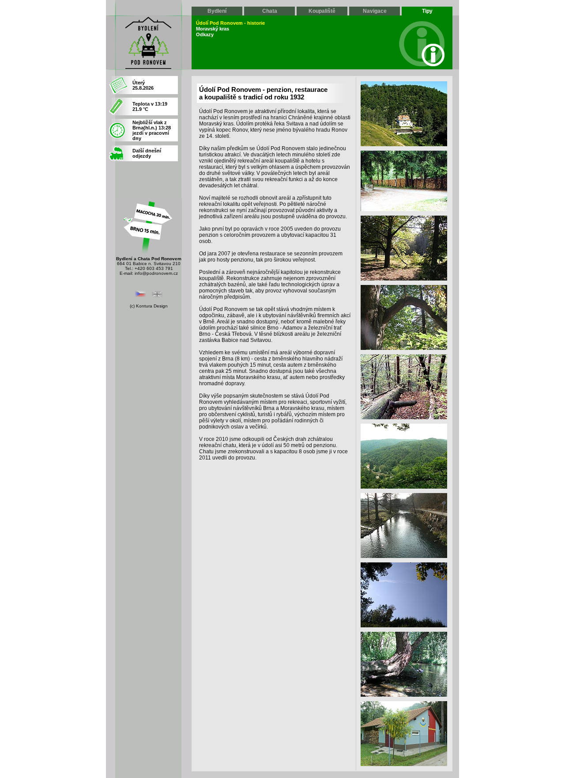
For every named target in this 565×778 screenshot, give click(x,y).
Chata (269, 11)
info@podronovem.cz (156, 273)
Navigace (375, 11)
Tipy (427, 11)
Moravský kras (212, 28)
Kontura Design (152, 306)
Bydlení (216, 11)
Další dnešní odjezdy (146, 153)
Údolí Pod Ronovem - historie (230, 23)
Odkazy (205, 34)
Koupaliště (322, 11)
